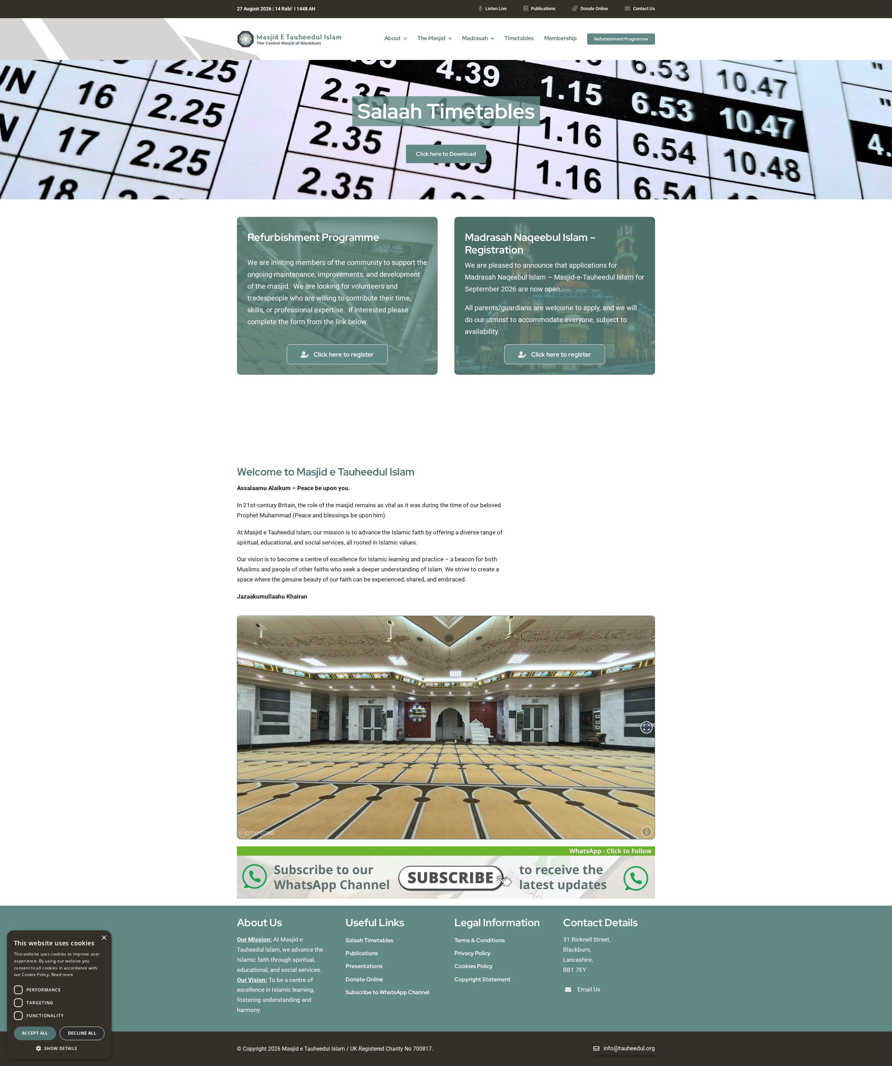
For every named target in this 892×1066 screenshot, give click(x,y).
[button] (59, 1048)
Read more (62, 974)
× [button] (103, 938)
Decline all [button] (82, 1033)
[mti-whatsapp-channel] (446, 849)
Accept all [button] (35, 1033)
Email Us (588, 989)
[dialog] (59, 994)
